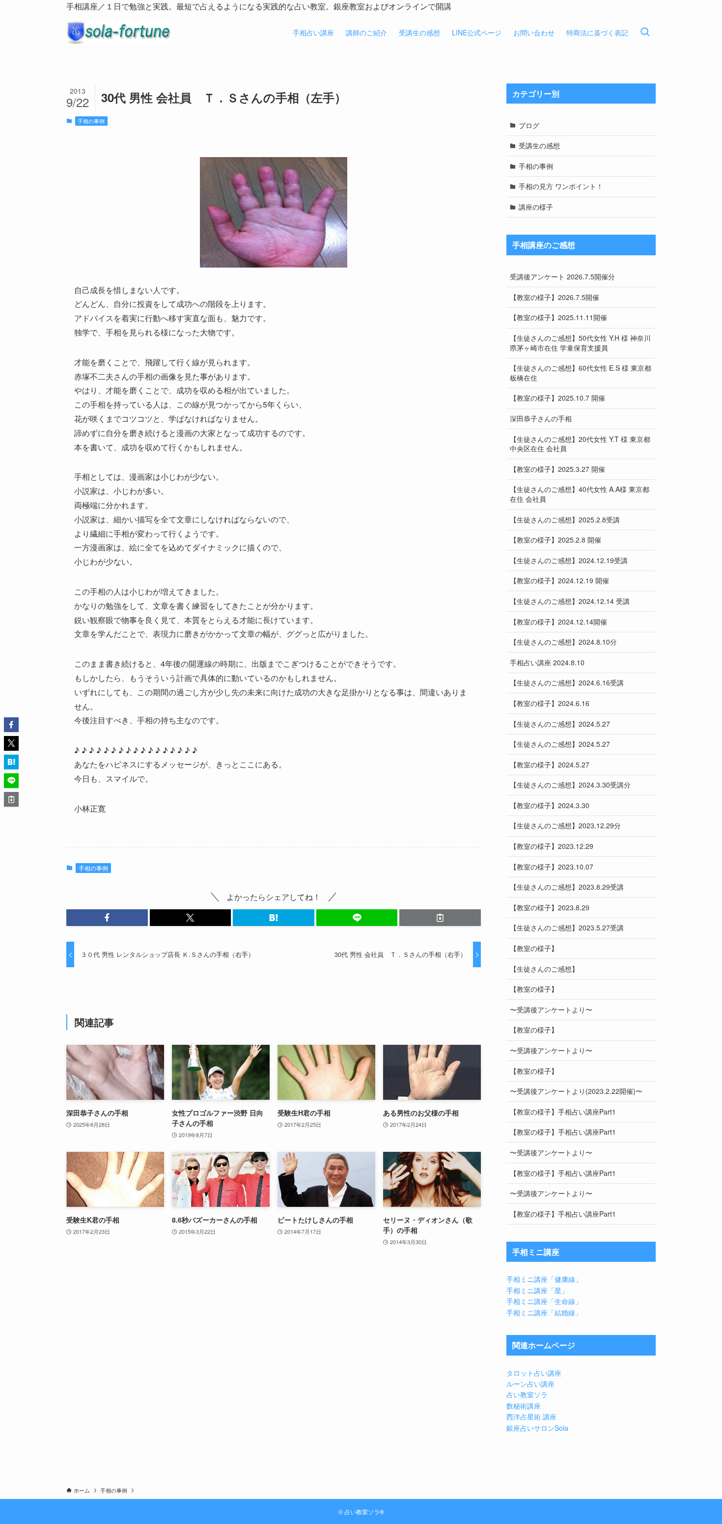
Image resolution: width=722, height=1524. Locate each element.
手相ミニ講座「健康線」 (544, 1279)
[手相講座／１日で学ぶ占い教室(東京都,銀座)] (118, 32)
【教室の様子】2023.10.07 (551, 866)
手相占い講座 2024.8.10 (547, 662)
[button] (107, 917)
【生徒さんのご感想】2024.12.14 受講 (570, 601)
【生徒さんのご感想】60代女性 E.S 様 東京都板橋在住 (580, 372)
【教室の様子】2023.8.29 (549, 907)
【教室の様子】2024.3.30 (549, 805)
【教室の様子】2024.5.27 (549, 764)
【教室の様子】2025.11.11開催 (558, 317)
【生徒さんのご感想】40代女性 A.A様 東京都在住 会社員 (579, 494)
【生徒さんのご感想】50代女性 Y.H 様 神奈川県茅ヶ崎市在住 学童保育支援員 (580, 343)
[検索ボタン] (645, 32)
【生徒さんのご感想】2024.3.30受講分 (570, 784)
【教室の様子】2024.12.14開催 (558, 621)
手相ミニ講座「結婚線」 (544, 1312)
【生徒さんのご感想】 (544, 969)
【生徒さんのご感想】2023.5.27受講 (567, 927)
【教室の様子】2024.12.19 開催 (559, 580)
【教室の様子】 (534, 948)
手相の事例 (91, 121)
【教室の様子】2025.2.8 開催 (555, 539)
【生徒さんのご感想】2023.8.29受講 (567, 887)
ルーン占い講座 (530, 1383)
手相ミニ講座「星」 (537, 1290)
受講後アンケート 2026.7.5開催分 (562, 276)
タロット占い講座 (533, 1373)
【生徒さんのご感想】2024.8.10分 (563, 642)
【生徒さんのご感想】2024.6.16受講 (567, 682)
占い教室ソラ (527, 1394)
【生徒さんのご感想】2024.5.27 (560, 724)
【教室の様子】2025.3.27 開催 (557, 469)
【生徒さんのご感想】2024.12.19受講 (569, 560)
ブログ (529, 125)
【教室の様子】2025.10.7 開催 (557, 398)
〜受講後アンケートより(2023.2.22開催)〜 (576, 1091)
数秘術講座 (523, 1406)
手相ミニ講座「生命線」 (544, 1301)
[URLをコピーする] (440, 917)
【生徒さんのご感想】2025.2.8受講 (565, 519)
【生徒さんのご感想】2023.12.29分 (565, 825)
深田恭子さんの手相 (541, 418)
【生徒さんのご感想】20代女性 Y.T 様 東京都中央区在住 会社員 (580, 444)
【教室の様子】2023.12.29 (551, 846)
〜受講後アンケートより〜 (551, 1009)
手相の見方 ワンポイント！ (561, 186)
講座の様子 (536, 207)
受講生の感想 (539, 145)
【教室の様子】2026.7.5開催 (554, 297)
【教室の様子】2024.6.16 (549, 703)
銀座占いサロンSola (537, 1428)
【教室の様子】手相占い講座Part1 (563, 1111)
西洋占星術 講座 (531, 1416)
